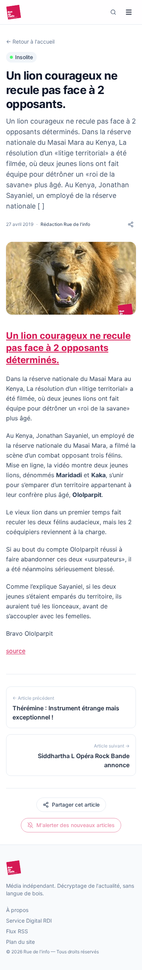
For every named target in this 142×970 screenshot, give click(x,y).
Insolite (24, 57)
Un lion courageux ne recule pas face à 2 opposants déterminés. (68, 347)
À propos (17, 910)
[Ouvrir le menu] (129, 12)
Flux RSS (17, 931)
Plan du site (20, 942)
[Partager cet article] (130, 224)
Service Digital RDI (29, 920)
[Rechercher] (113, 12)
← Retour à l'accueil (30, 41)
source (15, 651)
